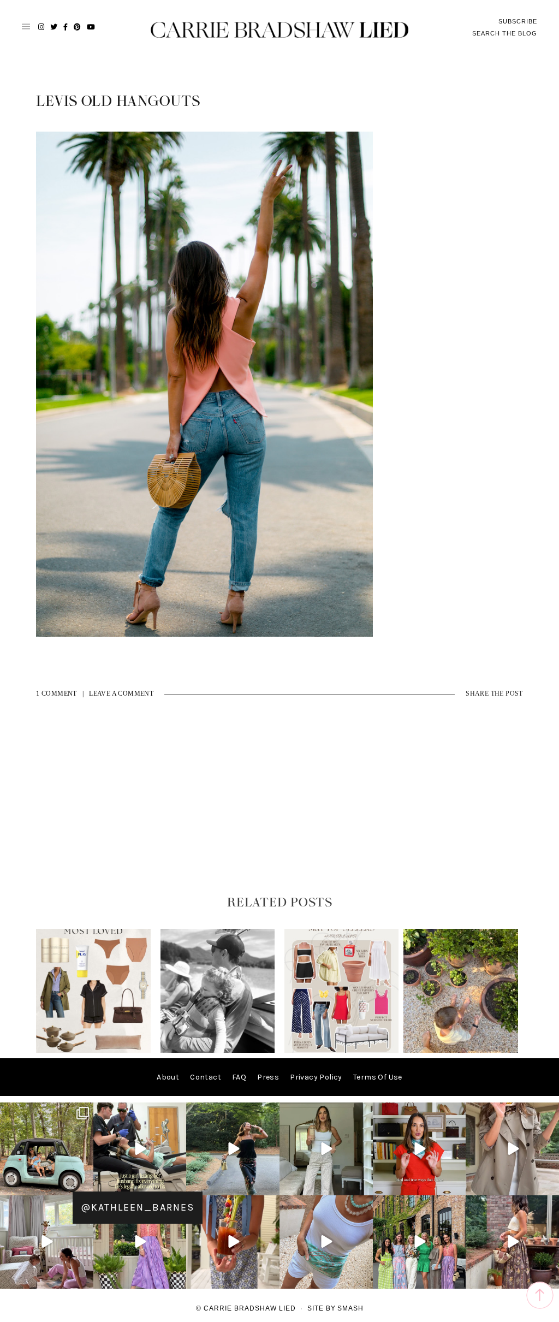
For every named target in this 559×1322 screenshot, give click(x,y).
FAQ (239, 1077)
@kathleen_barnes (137, 1207)
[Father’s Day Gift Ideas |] (217, 1050)
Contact (205, 1077)
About (168, 1077)
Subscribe (517, 21)
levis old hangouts (118, 101)
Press (268, 1077)
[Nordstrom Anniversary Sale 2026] (93, 1050)
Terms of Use (377, 1077)
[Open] (46, 1149)
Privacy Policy (316, 1077)
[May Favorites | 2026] (341, 1050)
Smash (350, 1308)
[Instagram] (83, 1185)
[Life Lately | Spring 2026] (460, 1050)
